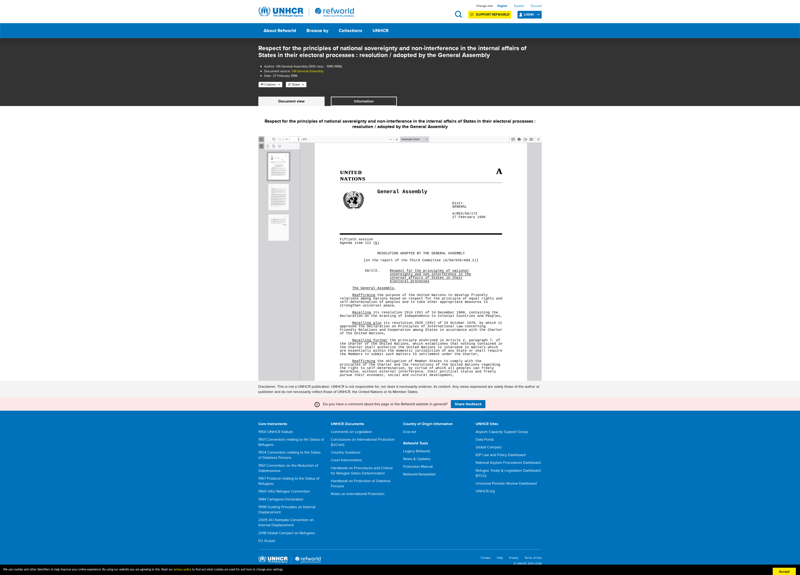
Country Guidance (345, 452)
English (502, 6)
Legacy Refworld (416, 451)
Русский (536, 6)
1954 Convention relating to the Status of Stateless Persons (289, 455)
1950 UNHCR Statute (275, 431)
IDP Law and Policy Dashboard (501, 454)
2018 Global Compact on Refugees (286, 532)
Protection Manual (418, 466)
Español (519, 6)
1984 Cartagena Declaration (280, 499)
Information (364, 101)
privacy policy (182, 569)
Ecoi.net (409, 431)
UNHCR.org (485, 491)
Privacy (513, 558)
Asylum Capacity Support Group (502, 431)
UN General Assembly (308, 71)
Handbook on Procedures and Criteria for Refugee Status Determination (361, 470)
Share (296, 84)
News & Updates (416, 458)
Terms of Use (533, 558)
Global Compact (489, 447)
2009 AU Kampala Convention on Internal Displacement (286, 522)
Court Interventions (346, 460)
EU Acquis (266, 540)
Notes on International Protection (357, 493)
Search (458, 14)
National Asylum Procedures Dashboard (508, 462)
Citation (270, 84)
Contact (486, 558)
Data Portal (485, 439)
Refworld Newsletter (419, 474)
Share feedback (468, 404)
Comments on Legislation (351, 431)
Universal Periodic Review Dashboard (506, 483)
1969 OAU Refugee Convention (284, 491)
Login (529, 14)
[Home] (306, 12)
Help (500, 558)
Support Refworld (492, 14)
